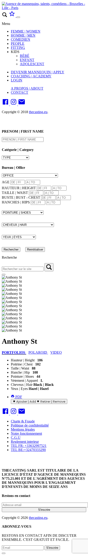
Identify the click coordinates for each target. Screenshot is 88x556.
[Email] (21, 104)
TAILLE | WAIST (15, 193)
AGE (5, 182)
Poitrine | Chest (21, 364)
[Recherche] (48, 267)
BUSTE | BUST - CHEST (21, 197)
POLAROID (38, 352)
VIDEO (56, 352)
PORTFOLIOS (14, 352)
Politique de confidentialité (30, 425)
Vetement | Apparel (24, 380)
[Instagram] (14, 104)
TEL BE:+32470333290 (28, 450)
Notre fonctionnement (26, 433)
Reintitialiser (35, 249)
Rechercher (11, 249)
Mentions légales (23, 429)
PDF (18, 397)
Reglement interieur (25, 442)
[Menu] (18, 17)
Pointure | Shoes (22, 376)
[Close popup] (3, 553)
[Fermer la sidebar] (3, 274)
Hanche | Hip (20, 372)
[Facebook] (6, 104)
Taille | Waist (20, 368)
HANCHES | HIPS (16, 202)
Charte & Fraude (23, 421)
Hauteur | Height (23, 360)
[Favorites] (12, 16)
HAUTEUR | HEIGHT (19, 188)
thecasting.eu (38, 112)
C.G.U (16, 437)
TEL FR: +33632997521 (28, 446)
